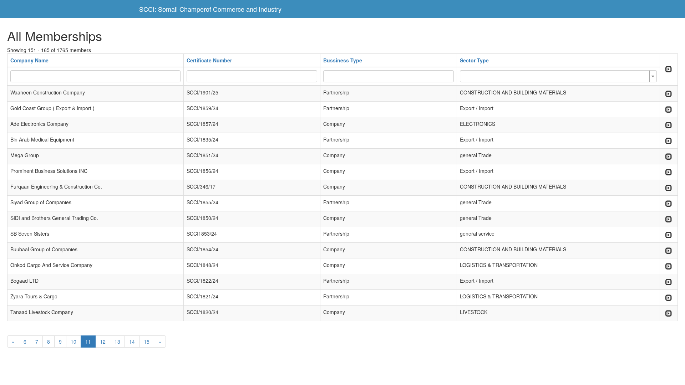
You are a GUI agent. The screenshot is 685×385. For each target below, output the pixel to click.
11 (88, 341)
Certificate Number (209, 60)
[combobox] (558, 76)
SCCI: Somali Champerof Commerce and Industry (210, 9)
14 (132, 341)
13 (117, 341)
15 (146, 341)
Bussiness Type (342, 60)
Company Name (29, 60)
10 (73, 341)
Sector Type (474, 60)
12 (103, 341)
